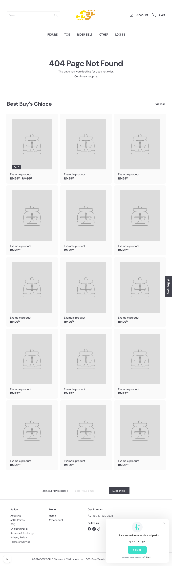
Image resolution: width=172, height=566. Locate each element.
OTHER (104, 35)
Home (52, 515)
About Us (15, 515)
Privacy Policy (18, 537)
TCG (67, 35)
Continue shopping (86, 76)
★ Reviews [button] (168, 286)
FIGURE (52, 35)
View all (160, 104)
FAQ (12, 524)
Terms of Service (20, 542)
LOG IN (120, 35)
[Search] (56, 15)
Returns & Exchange (22, 533)
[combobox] (33, 15)
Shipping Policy (19, 528)
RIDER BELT (84, 35)
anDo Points (17, 520)
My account (56, 520)
